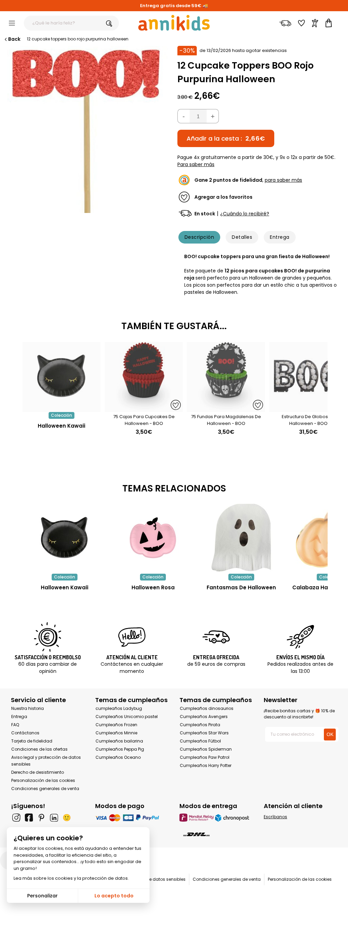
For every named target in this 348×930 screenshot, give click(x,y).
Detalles (242, 237)
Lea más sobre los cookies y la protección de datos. (71, 878)
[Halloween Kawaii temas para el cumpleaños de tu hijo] (65, 538)
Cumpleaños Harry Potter (205, 765)
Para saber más (195, 164)
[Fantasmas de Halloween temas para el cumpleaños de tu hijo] (241, 538)
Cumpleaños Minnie (116, 733)
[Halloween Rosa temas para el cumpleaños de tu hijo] (153, 538)
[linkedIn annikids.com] (54, 817)
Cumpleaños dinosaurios (206, 708)
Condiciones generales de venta (45, 788)
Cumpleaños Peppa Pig (119, 749)
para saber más (283, 180)
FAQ (15, 725)
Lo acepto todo (114, 895)
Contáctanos (25, 733)
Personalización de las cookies (43, 780)
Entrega (279, 237)
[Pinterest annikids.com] (41, 817)
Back (14, 39)
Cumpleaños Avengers (204, 716)
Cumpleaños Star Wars (204, 733)
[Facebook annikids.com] (28, 817)
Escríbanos (275, 817)
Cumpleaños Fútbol (200, 741)
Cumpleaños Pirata (200, 725)
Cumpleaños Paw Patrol (204, 757)
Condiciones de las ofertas (39, 749)
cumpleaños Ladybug (118, 708)
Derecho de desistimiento (37, 772)
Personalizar (42, 895)
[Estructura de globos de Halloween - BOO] (308, 408)
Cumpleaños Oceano (118, 757)
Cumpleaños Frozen (116, 725)
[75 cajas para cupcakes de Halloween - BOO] (144, 408)
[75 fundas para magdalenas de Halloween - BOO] (226, 408)
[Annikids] (174, 23)
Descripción (199, 237)
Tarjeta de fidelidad (31, 741)
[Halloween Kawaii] (61, 408)
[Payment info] (132, 817)
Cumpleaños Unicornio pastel (126, 716)
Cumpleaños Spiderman (206, 749)
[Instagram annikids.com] (16, 817)
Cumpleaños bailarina (119, 741)
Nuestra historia (27, 708)
